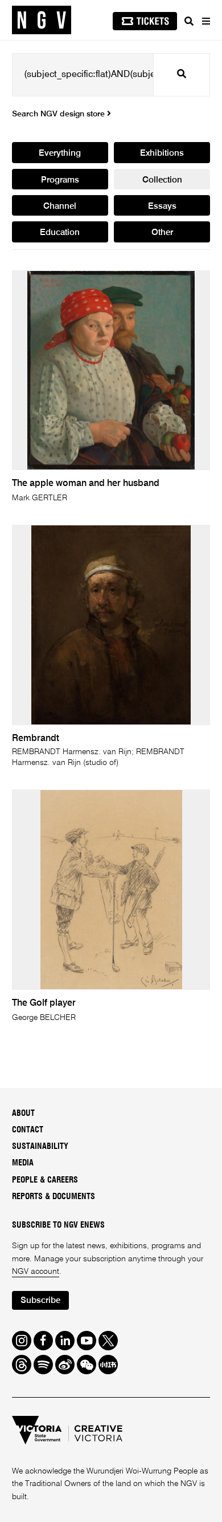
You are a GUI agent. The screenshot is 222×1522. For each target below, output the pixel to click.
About (23, 1114)
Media (23, 1163)
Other (162, 232)
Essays (162, 206)
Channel (59, 206)
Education (60, 232)
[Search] (189, 21)
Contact (27, 1130)
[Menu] (205, 21)
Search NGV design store (59, 114)
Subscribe (40, 1300)
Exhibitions (162, 153)
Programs (60, 180)
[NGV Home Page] (41, 20)
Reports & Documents (53, 1197)
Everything (60, 153)
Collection (162, 180)
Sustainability (40, 1147)
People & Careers (45, 1180)
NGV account (35, 1272)
